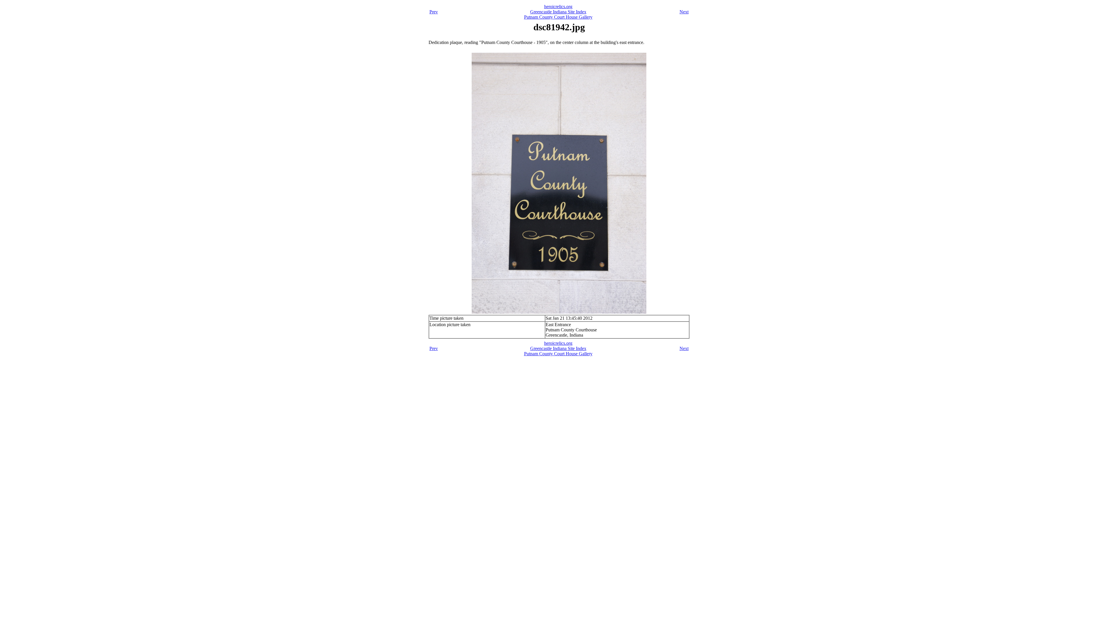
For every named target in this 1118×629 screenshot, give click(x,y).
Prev (433, 11)
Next (684, 11)
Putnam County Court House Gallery (558, 17)
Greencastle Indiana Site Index (558, 11)
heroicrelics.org (558, 6)
